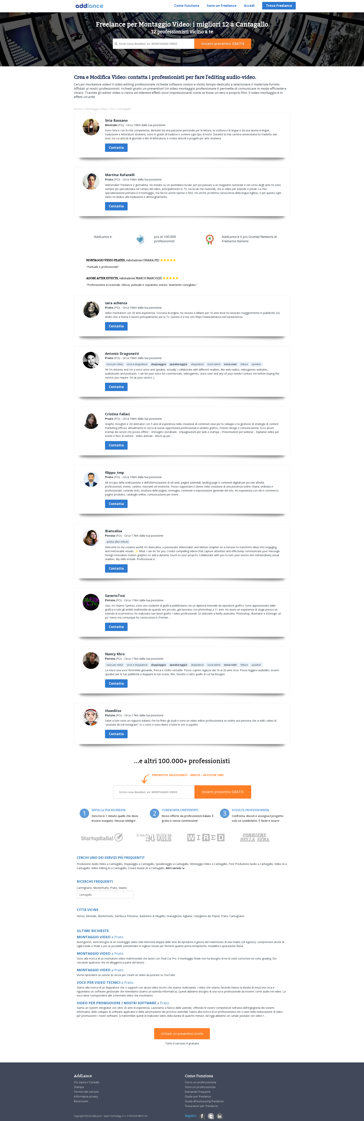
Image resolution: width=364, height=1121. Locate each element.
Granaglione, (175, 916)
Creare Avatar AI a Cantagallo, (147, 868)
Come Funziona (186, 5)
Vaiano (122, 888)
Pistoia (110, 535)
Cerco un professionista (200, 1082)
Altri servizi (174, 868)
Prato (109, 179)
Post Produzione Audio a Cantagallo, (252, 864)
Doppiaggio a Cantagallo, (140, 864)
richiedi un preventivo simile (182, 1033)
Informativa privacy (86, 1096)
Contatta (116, 147)
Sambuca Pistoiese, (127, 916)
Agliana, (188, 916)
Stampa (79, 1087)
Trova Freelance (279, 5)
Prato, (114, 888)
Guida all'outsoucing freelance (204, 1101)
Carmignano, (85, 888)
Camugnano (236, 916)
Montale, (92, 916)
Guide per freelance (198, 1096)
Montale (111, 125)
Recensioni (81, 1101)
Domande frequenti (197, 1092)
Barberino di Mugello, (153, 916)
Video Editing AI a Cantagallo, (109, 868)
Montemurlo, (101, 888)
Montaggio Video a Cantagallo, (209, 864)
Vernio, (81, 916)
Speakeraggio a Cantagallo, (173, 864)
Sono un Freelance (221, 5)
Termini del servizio (86, 1092)
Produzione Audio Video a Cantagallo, (100, 864)
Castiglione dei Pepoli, (207, 916)
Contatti (94, 1082)
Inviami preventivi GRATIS (223, 791)
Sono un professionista (200, 1087)
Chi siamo (80, 1082)
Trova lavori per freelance (201, 1106)
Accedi (249, 5)
